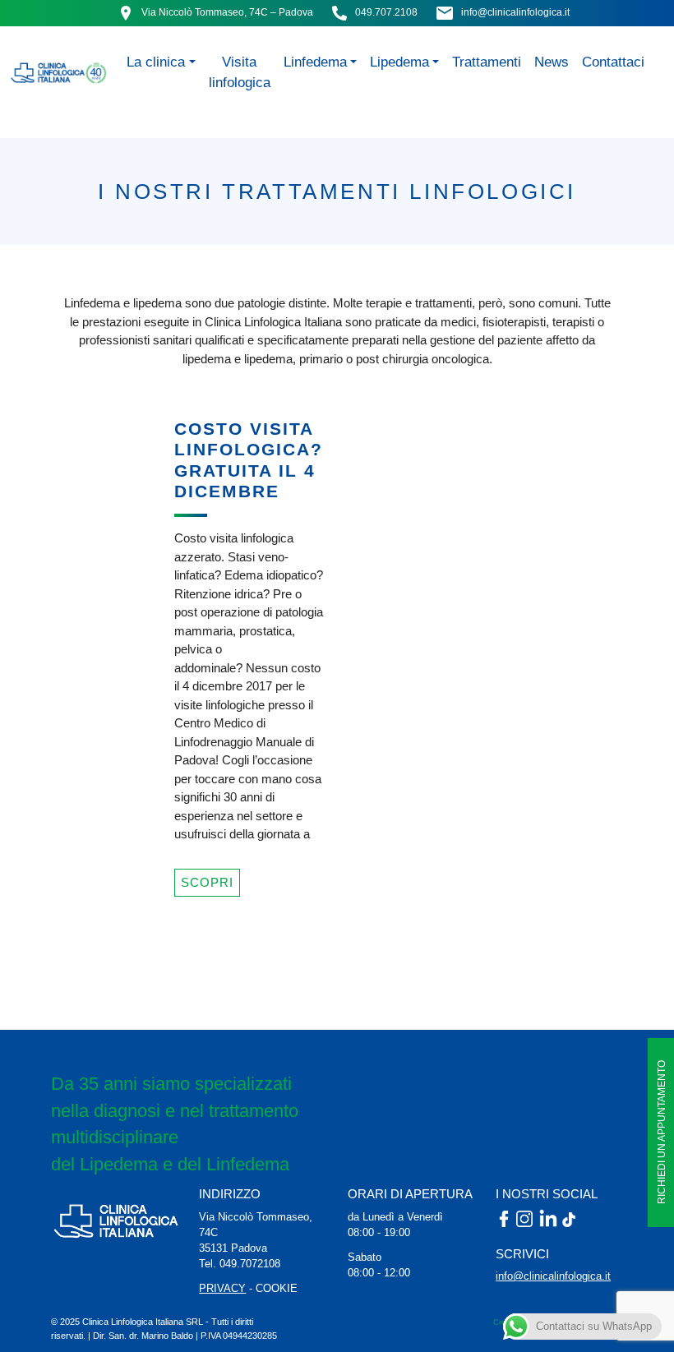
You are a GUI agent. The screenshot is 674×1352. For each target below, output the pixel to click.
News (551, 61)
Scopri (207, 882)
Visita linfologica (239, 72)
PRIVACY (222, 1288)
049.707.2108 (386, 12)
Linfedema (315, 61)
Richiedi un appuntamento (661, 1133)
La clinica (156, 61)
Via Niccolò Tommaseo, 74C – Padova (227, 12)
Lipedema (399, 61)
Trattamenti (486, 61)
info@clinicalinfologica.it (515, 12)
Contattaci (613, 61)
